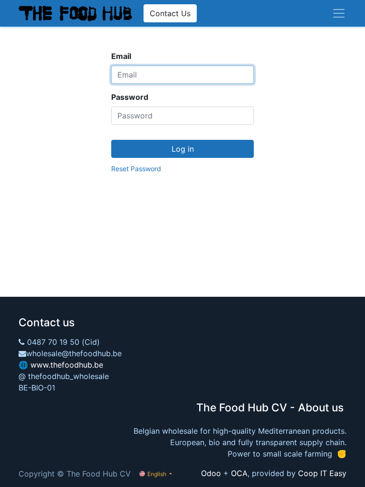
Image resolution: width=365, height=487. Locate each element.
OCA (239, 473)
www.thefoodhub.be (66, 365)
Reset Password (136, 169)
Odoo (211, 473)
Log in (183, 149)
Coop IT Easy (322, 473)
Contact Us (170, 13)
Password (129, 97)
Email (121, 56)
